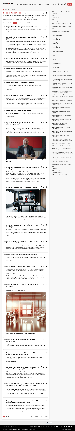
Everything (20, 22)
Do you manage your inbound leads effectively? (22, 58)
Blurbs (15, 22)
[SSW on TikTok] (71, 426)
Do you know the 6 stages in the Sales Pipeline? (22, 27)
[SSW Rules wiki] (65, 4)
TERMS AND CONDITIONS (47, 426)
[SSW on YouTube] (54, 426)
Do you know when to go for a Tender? (62, 145)
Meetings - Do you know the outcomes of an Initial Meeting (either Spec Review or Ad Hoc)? (63, 154)
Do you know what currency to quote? (62, 164)
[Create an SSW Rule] (62, 4)
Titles (10, 22)
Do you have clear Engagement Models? (20, 82)
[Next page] (11, 416)
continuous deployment (14, 429)
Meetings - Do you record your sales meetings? (22, 187)
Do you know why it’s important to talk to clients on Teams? (22, 285)
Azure (67, 429)
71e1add (34, 429)
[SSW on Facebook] (59, 426)
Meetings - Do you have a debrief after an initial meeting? (22, 226)
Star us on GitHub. (42, 422)
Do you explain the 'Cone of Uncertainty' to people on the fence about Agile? (21, 353)
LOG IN (69, 4)
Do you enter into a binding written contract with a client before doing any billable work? (22, 368)
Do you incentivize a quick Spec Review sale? (21, 254)
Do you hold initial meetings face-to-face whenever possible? (20, 123)
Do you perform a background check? (19, 68)
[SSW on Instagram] (62, 426)
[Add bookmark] (41, 26)
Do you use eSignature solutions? (60, 161)
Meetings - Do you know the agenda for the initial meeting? (22, 168)
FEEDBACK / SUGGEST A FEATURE (36, 426)
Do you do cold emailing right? (60, 174)
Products (26, 4)
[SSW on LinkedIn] (57, 426)
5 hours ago (26, 429)
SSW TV (54, 4)
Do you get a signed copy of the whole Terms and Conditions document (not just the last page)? (23, 384)
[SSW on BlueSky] (69, 426)
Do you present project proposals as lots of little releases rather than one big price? (22, 401)
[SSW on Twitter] (66, 426)
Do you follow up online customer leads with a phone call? (21, 38)
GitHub (71, 429)
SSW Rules (48, 4)
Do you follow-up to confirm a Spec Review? (21, 266)
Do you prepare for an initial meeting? (18, 111)
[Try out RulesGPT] (59, 4)
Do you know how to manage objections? (62, 100)
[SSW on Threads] (64, 426)
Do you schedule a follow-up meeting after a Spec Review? (21, 340)
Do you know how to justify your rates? (19, 95)
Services (19, 4)
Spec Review (34, 173)
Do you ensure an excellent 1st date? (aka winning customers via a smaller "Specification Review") (62, 93)
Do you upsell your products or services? (62, 143)
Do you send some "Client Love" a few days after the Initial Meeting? (23, 242)
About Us (41, 4)
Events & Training (33, 4)
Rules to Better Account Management (28, 19)
